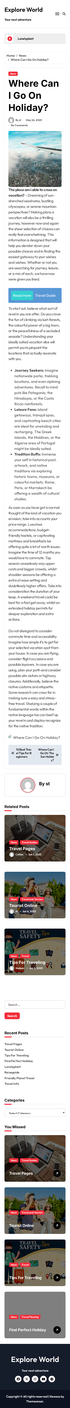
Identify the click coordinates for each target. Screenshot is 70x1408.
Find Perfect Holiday (18, 1061)
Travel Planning (30, 1316)
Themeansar (34, 1401)
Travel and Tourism (32, 899)
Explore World (23, 9)
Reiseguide (11, 1072)
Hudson (19, 968)
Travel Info (11, 1084)
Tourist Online (23, 905)
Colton (19, 854)
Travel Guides (29, 842)
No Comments (19, 125)
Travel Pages (22, 848)
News (13, 73)
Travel (25, 956)
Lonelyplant (12, 1067)
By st (18, 120)
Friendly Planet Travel (19, 1078)
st (48, 783)
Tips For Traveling (27, 962)
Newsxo (55, 1396)
